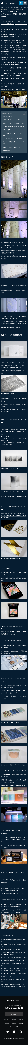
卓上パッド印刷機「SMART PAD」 (12, 147)
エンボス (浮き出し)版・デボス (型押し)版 (7, 22)
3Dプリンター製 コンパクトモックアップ (13, 134)
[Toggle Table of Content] (23, 113)
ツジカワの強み (7, 1019)
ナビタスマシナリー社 (18, 880)
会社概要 (7, 1023)
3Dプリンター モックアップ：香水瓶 (13, 138)
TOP (2, 7)
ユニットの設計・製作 (20, 845)
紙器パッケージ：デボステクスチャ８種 (13, 123)
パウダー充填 (6, 130)
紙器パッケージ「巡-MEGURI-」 (11, 120)
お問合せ (15, 1014)
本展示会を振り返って (9, 150)
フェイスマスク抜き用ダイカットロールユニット (13, 143)
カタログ (14, 1023)
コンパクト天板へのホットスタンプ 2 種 (13, 126)
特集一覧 (7, 7)
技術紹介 (14, 1019)
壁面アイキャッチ (7, 116)
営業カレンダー (15, 1026)
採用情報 (21, 1023)
